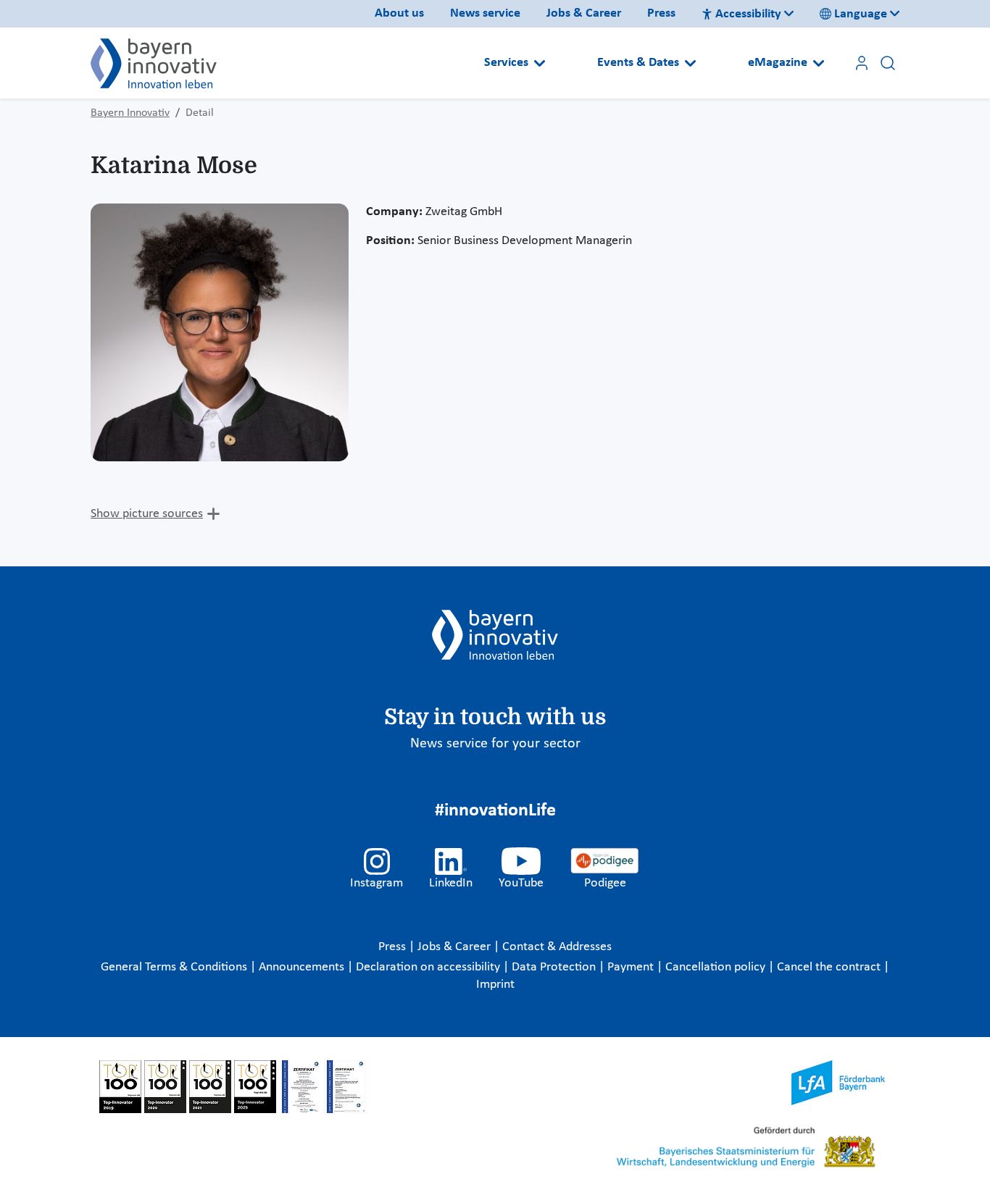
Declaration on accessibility (429, 967)
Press (661, 13)
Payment (632, 967)
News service (485, 13)
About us (399, 13)
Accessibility (748, 14)
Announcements (303, 967)
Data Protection (555, 967)
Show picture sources (147, 514)
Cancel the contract (830, 967)
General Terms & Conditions (175, 967)
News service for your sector (495, 744)
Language (860, 14)
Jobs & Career (583, 13)
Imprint (495, 984)
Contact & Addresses (557, 947)
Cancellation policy (716, 967)
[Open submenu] (539, 63)
